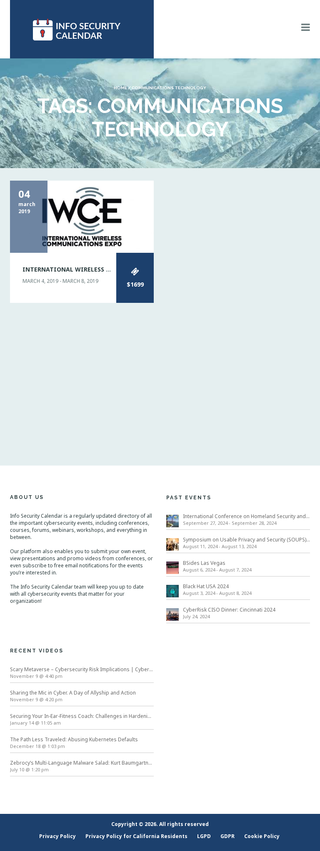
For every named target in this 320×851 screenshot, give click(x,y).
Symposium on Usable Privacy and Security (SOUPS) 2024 (246, 539)
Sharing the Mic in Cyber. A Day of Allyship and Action (73, 692)
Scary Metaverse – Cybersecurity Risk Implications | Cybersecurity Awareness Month (82, 669)
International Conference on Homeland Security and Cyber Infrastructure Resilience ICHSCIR (246, 516)
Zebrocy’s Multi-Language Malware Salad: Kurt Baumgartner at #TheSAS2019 (82, 762)
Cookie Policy (262, 836)
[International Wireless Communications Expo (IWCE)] (82, 215)
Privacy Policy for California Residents (136, 836)
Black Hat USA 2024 (206, 586)
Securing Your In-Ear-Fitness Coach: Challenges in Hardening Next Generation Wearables (82, 716)
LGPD (204, 836)
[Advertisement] (160, 373)
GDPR (227, 836)
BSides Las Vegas (204, 562)
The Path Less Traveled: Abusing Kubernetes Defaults (74, 739)
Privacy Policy (57, 836)
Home (120, 88)
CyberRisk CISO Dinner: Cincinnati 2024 (229, 609)
